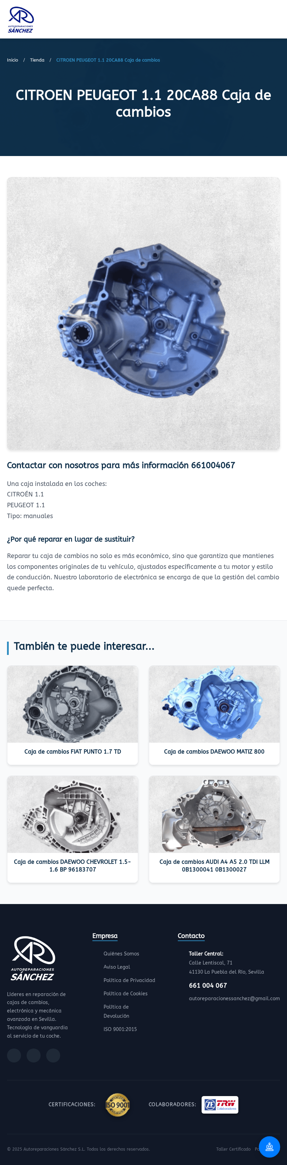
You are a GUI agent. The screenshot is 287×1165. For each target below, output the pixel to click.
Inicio (12, 60)
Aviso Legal (117, 967)
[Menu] (278, 20)
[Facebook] (14, 1055)
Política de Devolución (116, 1011)
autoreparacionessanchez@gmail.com (234, 999)
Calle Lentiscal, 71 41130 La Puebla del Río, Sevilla (226, 963)
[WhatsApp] (53, 1055)
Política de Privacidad (129, 980)
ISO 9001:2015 (120, 1029)
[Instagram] (34, 1055)
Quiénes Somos (121, 954)
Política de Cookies (126, 994)
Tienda (37, 60)
